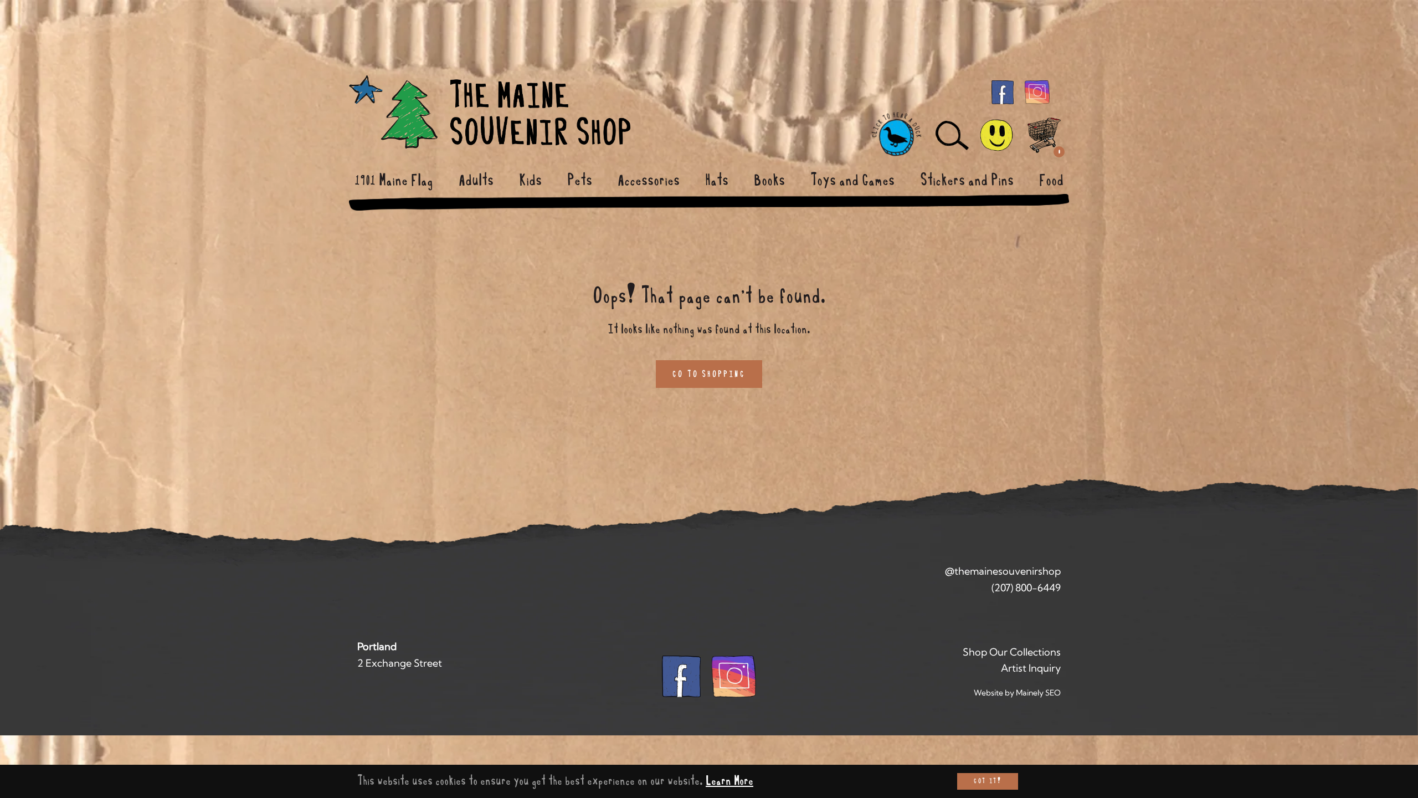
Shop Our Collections (1012, 652)
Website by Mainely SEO (1017, 693)
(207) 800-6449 (1026, 587)
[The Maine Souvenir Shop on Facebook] (1002, 91)
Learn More (729, 781)
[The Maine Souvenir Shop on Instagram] (1037, 91)
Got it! (987, 781)
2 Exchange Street (399, 663)
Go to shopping (709, 374)
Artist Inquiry (1031, 668)
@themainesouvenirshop (1003, 571)
